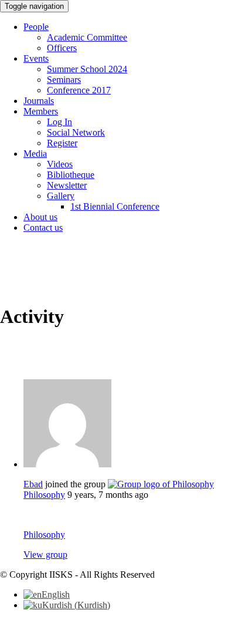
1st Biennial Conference (114, 206)
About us (40, 217)
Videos (60, 164)
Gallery (60, 196)
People (36, 27)
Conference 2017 (79, 90)
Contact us (43, 227)
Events (36, 58)
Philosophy (44, 495)
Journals (38, 101)
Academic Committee (87, 37)
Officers (62, 48)
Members (40, 111)
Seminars (64, 80)
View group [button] (45, 555)
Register (62, 143)
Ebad (33, 484)
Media (35, 154)
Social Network (76, 132)
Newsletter (67, 185)
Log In (59, 122)
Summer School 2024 (87, 69)
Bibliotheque (70, 175)
